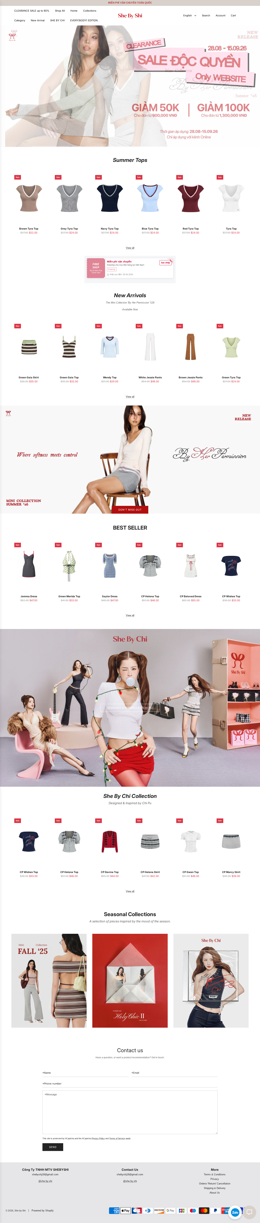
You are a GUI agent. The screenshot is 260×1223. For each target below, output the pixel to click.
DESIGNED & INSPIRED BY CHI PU (130, 707)
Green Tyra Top (231, 377)
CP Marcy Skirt (231, 872)
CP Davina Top (110, 872)
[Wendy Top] (109, 347)
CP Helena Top (150, 596)
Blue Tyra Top (150, 228)
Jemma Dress (29, 596)
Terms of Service (117, 1138)
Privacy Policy (98, 1138)
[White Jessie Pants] (150, 347)
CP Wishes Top (231, 596)
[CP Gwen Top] (190, 842)
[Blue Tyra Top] (150, 198)
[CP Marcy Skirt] (231, 842)
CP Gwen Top (191, 872)
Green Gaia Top (69, 377)
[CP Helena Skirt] (150, 842)
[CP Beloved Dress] (190, 566)
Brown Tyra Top (28, 228)
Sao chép (165, 262)
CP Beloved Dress (190, 596)
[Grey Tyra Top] (69, 198)
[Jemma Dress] (28, 566)
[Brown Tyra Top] (28, 198)
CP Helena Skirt (150, 872)
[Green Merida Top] (69, 566)
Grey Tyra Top (69, 228)
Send (53, 1147)
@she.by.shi (45, 1181)
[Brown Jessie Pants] (190, 347)
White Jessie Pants (150, 377)
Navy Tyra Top (110, 228)
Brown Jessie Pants (191, 377)
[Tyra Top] (231, 198)
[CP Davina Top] (109, 842)
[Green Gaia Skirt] (28, 347)
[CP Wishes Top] (231, 566)
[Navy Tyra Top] (109, 198)
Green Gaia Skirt (29, 377)
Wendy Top (109, 377)
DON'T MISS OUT (130, 509)
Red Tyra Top (191, 228)
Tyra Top (231, 228)
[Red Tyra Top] (190, 198)
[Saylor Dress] (109, 566)
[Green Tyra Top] (231, 347)
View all (130, 247)
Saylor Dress (109, 596)
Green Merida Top (69, 596)
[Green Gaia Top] (69, 347)
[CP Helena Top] (150, 566)
